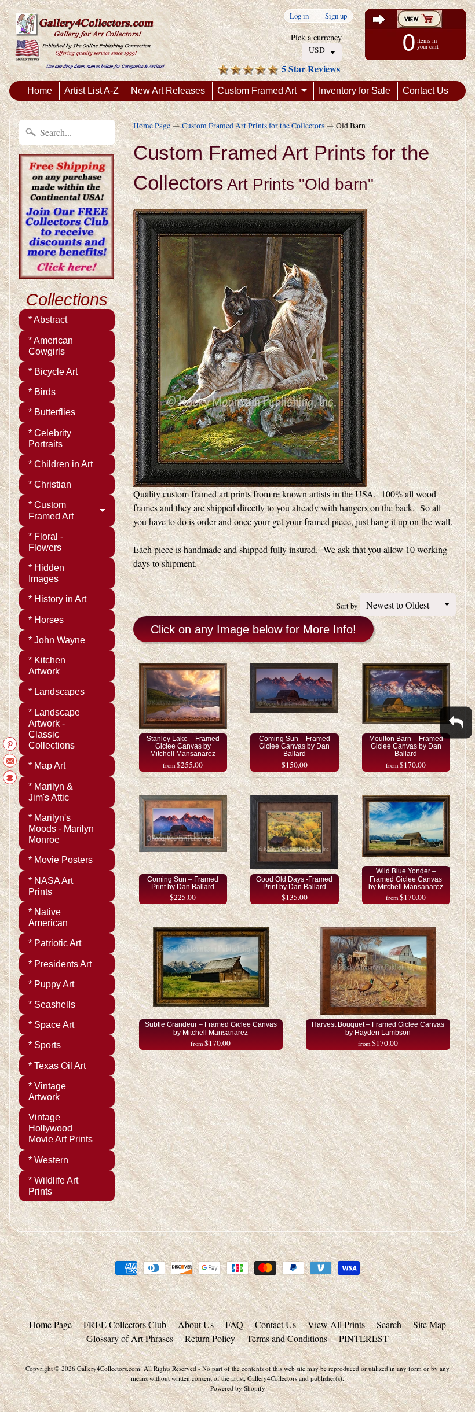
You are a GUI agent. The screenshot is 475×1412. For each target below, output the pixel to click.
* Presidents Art (60, 964)
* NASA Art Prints (50, 886)
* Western (48, 1160)
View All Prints (336, 1324)
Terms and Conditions (287, 1338)
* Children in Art (60, 464)
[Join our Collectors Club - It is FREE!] (66, 272)
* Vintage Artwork (47, 1091)
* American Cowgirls (50, 346)
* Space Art (51, 1025)
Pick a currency (316, 37)
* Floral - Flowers (45, 542)
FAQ (234, 1324)
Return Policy (210, 1338)
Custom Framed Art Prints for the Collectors (253, 125)
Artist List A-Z (91, 90)
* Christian (49, 484)
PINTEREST (364, 1338)
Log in (299, 16)
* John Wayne (56, 640)
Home (39, 90)
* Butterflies (51, 412)
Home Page (151, 125)
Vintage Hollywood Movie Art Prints (60, 1128)
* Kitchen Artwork (46, 665)
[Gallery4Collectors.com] (89, 40)
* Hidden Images (46, 573)
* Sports (44, 1045)
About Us (196, 1324)
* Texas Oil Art (57, 1066)
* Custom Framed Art (51, 510)
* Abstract (47, 320)
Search (389, 1324)
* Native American (48, 917)
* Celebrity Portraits (49, 438)
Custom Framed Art (257, 90)
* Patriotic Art (54, 943)
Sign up (336, 16)
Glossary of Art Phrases (129, 1338)
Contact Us (425, 90)
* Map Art (46, 765)
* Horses (46, 620)
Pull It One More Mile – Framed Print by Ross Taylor (145, 1379)
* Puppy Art (51, 984)
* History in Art (57, 599)
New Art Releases (168, 90)
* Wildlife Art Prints (53, 1185)
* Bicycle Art (53, 372)
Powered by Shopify (237, 1388)
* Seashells (51, 1004)
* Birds (42, 392)
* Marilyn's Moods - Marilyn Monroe (61, 829)
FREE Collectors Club (124, 1324)
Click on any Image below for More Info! (253, 629)
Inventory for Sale (354, 90)
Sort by (347, 605)
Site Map (429, 1324)
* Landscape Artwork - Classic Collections (54, 729)
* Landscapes (56, 691)
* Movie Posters (60, 860)
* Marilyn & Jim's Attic (50, 791)
